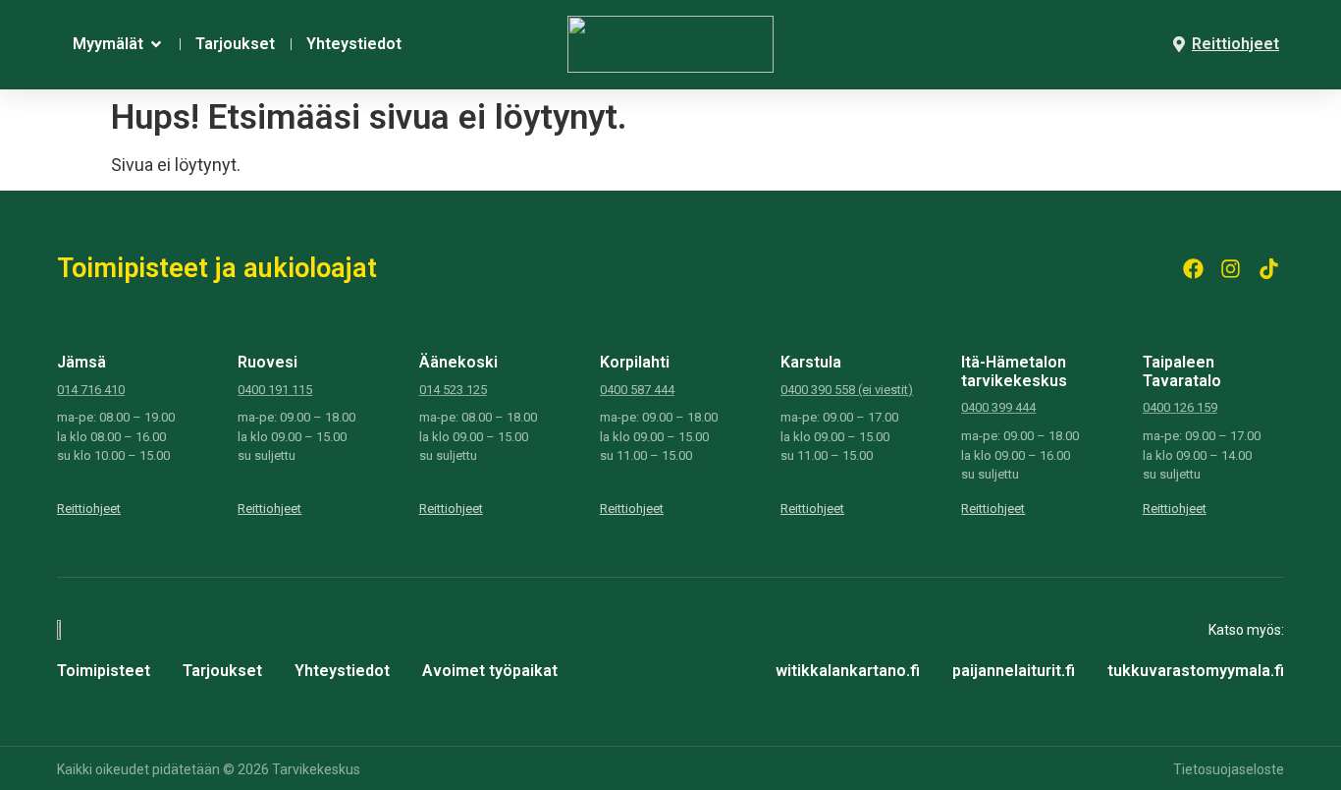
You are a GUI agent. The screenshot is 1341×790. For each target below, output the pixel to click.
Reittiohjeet (89, 508)
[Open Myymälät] (156, 44)
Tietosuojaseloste (1228, 769)
